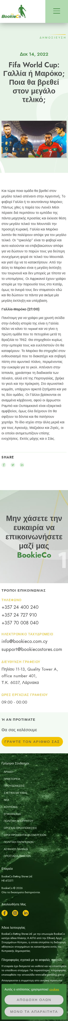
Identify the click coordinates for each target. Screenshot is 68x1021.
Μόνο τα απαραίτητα (34, 1011)
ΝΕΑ (6, 800)
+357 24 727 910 (19, 615)
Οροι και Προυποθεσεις (20, 828)
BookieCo (14, 11)
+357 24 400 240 (20, 607)
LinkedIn (26, 913)
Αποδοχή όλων (34, 999)
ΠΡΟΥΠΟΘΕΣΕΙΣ (14, 785)
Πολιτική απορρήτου (18, 821)
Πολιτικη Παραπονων (18, 842)
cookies (54, 989)
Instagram (15, 913)
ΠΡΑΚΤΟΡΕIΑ (12, 779)
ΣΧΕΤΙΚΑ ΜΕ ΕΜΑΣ (16, 793)
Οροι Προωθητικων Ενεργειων (25, 835)
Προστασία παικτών (17, 856)
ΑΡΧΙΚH (8, 772)
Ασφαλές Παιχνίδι (16, 849)
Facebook (5, 913)
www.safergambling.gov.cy (49, 975)
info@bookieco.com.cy (24, 641)
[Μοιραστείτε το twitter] (13, 465)
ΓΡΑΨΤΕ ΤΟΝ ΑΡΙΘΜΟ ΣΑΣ (32, 741)
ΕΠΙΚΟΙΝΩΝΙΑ (12, 814)
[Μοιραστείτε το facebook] (4, 465)
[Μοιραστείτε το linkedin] (22, 465)
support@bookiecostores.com (32, 649)
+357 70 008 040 (20, 622)
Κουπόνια (11, 807)
